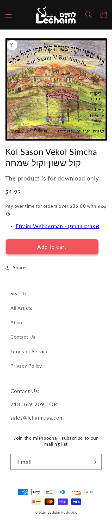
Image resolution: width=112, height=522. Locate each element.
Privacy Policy (26, 366)
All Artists (21, 308)
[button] (8, 14)
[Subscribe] (93, 462)
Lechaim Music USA (62, 512)
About (17, 322)
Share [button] (19, 267)
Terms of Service (29, 351)
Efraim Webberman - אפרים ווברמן (57, 226)
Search (18, 293)
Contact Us (22, 337)
